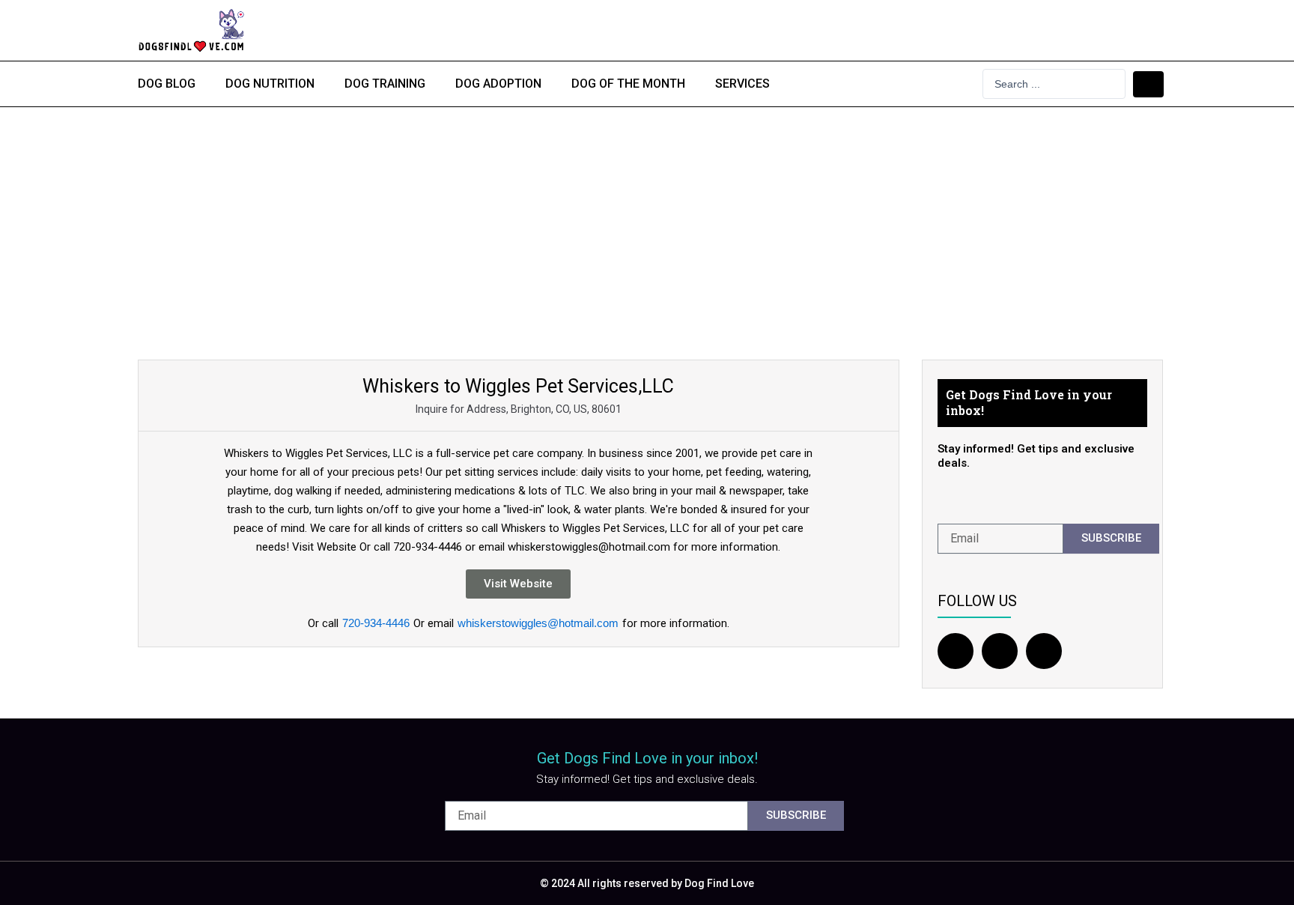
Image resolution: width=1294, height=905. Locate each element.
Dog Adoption (498, 83)
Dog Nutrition (270, 83)
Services (742, 83)
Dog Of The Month (628, 83)
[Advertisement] (647, 219)
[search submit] (1148, 84)
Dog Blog (166, 83)
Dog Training (384, 83)
